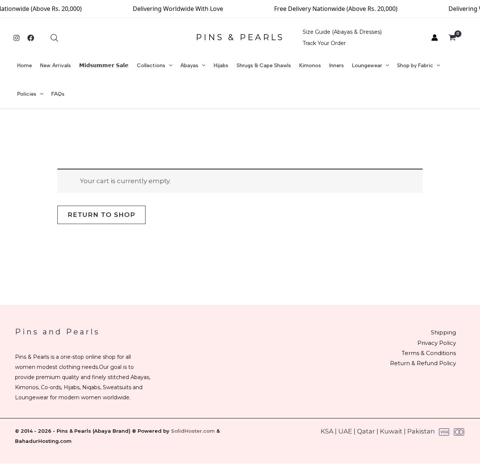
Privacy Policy (436, 342)
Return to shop (101, 214)
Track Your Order (324, 43)
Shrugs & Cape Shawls (264, 65)
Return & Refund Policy (423, 363)
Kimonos (310, 65)
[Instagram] (16, 38)
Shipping (443, 332)
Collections (151, 65)
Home (24, 65)
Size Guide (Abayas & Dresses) (342, 32)
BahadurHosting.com (43, 441)
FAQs (57, 94)
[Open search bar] (54, 38)
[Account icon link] (434, 37)
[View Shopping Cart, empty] (456, 38)
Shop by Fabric (415, 65)
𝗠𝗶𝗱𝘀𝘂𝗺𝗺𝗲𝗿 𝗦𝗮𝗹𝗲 (104, 65)
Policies (26, 94)
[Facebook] (30, 38)
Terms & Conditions (429, 353)
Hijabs (221, 65)
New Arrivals (55, 65)
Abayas (189, 65)
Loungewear (367, 65)
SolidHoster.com (193, 431)
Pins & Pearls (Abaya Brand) (93, 431)
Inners (336, 65)
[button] (168, 65)
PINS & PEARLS (240, 37)
